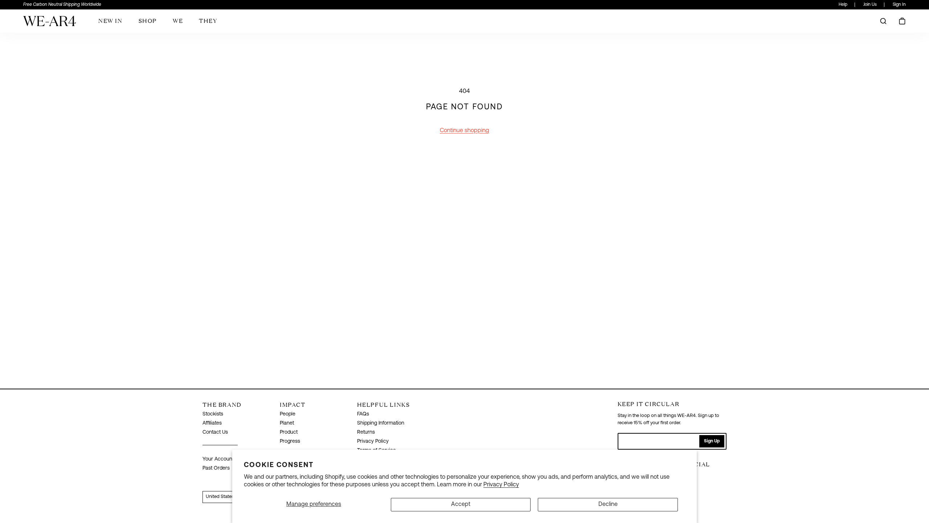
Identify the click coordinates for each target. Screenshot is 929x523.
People (287, 414)
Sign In (899, 5)
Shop (148, 20)
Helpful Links (383, 404)
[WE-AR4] (49, 23)
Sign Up (712, 441)
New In (110, 20)
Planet (287, 423)
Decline (608, 504)
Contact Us (215, 432)
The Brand (221, 404)
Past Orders (216, 468)
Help (843, 5)
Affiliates (212, 423)
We (178, 20)
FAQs (363, 414)
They (208, 20)
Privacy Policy (501, 485)
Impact (293, 404)
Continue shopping (464, 131)
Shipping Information (380, 423)
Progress (290, 441)
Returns (366, 432)
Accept (460, 504)
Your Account (218, 459)
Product (289, 432)
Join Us (870, 5)
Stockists (212, 414)
